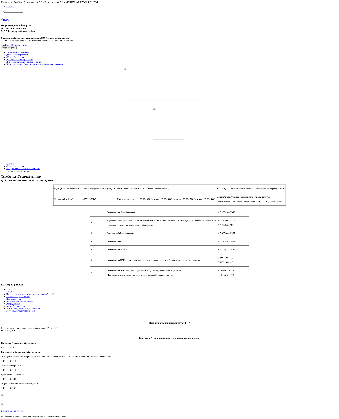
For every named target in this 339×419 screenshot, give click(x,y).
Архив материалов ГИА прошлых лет (23, 308)
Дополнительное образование (19, 59)
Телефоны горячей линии (18, 296)
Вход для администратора (12, 411)
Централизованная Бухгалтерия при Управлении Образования (34, 64)
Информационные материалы (19, 301)
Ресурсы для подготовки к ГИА (20, 311)
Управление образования (17, 52)
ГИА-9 (9, 292)
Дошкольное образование (17, 55)
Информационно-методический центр (23, 62)
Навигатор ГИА (13, 299)
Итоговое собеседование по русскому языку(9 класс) (30, 294)
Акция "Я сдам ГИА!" (16, 306)
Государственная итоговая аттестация (23, 168)
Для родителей (13, 304)
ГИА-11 (9, 289)
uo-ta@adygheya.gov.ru (17, 45)
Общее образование (15, 57)
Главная (10, 7)
